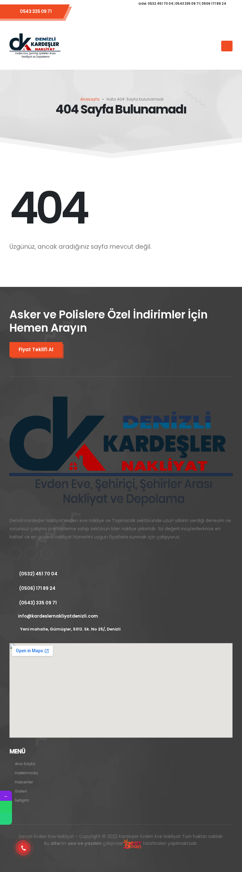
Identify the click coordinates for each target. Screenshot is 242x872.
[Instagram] (140, 15)
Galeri (21, 791)
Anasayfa (90, 99)
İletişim (22, 800)
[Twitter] (123, 15)
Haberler (24, 782)
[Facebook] (106, 15)
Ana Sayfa (25, 763)
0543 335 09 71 (35, 11)
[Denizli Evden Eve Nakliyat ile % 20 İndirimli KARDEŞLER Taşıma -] (34, 46)
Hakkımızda (26, 773)
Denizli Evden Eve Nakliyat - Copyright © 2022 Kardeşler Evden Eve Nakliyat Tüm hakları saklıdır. (121, 839)
